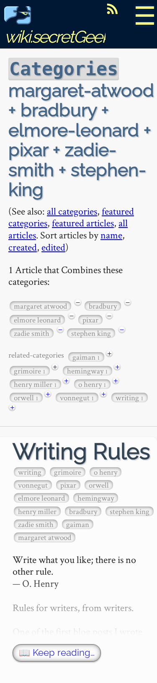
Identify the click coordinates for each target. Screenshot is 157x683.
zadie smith (31, 333)
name (111, 234)
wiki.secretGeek (57, 36)
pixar (90, 320)
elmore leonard (37, 320)
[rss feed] (112, 8)
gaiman (86, 357)
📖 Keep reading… (57, 652)
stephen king (91, 333)
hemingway (87, 371)
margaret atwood (40, 306)
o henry (92, 384)
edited (53, 246)
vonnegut (77, 397)
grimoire (30, 371)
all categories (72, 211)
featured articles (83, 222)
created (22, 246)
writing (130, 397)
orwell (26, 397)
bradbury (103, 306)
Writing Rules (81, 451)
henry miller (35, 384)
